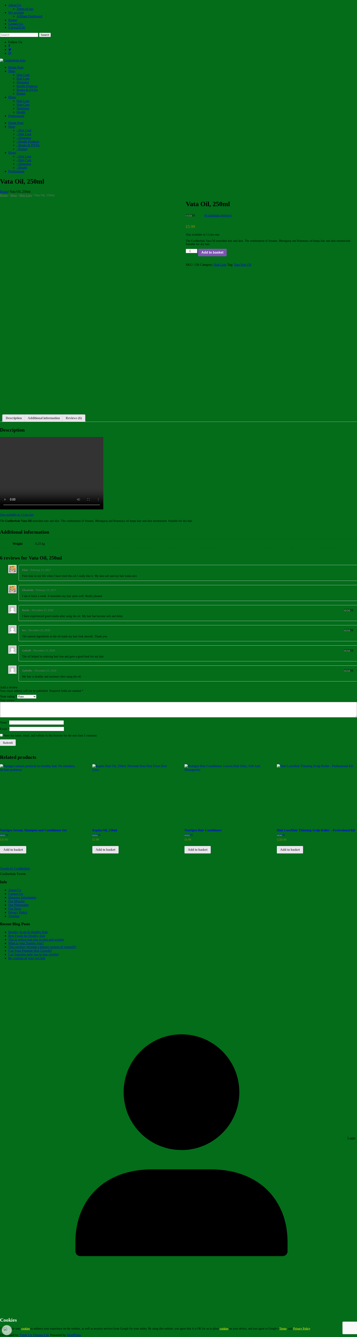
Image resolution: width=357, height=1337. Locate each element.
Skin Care (23, 75)
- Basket (22, 149)
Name (4, 722)
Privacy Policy (17, 912)
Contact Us (15, 23)
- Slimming (24, 138)
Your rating (8, 696)
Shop (13, 195)
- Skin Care (24, 130)
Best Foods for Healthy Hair (26, 935)
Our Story (14, 908)
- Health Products (28, 141)
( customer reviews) (218, 215)
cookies (25, 1328)
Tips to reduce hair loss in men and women (36, 939)
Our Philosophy (18, 905)
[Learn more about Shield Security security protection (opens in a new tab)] (7, 1330)
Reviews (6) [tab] (74, 418)
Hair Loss (23, 78)
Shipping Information (22, 897)
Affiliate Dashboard (29, 16)
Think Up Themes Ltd (34, 1335)
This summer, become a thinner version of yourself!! (42, 947)
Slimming (23, 82)
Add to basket (212, 252)
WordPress (74, 1335)
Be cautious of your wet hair (26, 958)
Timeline (14, 916)
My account (16, 12)
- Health (22, 167)
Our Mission (16, 901)
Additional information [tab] (44, 418)
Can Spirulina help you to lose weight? (33, 954)
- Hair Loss (24, 134)
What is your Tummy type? (26, 943)
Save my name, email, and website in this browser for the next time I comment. (51, 735)
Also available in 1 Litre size (17, 514)
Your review (8, 700)
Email (4, 728)
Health (21, 112)
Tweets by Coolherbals (15, 868)
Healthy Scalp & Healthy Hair (28, 932)
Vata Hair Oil (242, 264)
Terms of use (25, 9)
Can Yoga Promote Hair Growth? (30, 950)
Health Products (27, 86)
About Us (14, 5)
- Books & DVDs (28, 145)
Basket (12, 20)
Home (4, 191)
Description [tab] (14, 418)
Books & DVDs (27, 89)
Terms (283, 1328)
